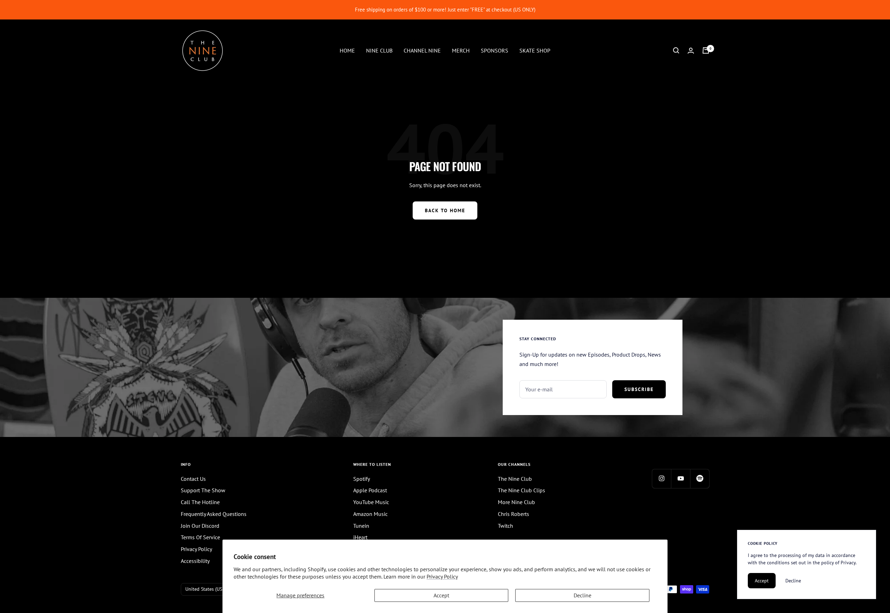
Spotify (361, 478)
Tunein (361, 525)
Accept (441, 595)
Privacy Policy (442, 576)
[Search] (676, 50)
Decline (582, 595)
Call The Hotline (200, 502)
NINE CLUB (379, 50)
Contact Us (193, 478)
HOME (347, 50)
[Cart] (705, 50)
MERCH (461, 50)
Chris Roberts (513, 513)
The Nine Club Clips (521, 490)
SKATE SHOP (534, 50)
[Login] (691, 51)
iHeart (360, 537)
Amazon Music (370, 513)
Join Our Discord (200, 525)
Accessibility (195, 560)
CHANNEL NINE (422, 50)
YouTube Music (371, 502)
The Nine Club (515, 478)
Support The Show (203, 490)
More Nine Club (516, 502)
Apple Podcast (370, 490)
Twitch (505, 525)
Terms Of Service (200, 537)
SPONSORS (494, 50)
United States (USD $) (208, 589)
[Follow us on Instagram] (661, 478)
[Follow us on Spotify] (699, 478)
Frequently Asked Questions (213, 513)
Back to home (445, 210)
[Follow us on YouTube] (680, 478)
